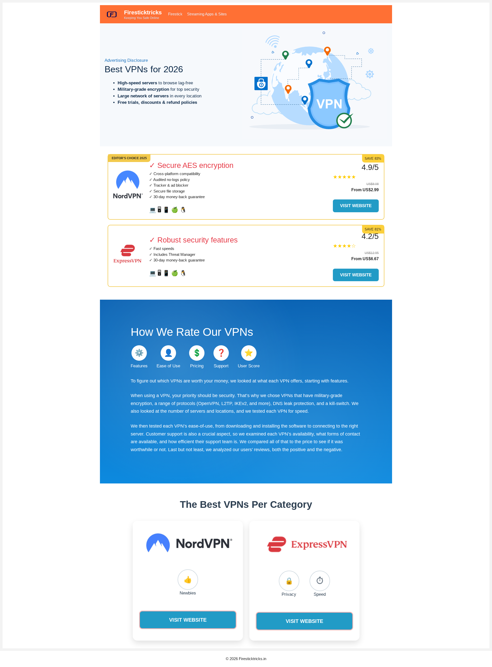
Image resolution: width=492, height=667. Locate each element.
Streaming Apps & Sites (207, 14)
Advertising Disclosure (126, 60)
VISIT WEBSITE (188, 620)
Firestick (175, 14)
